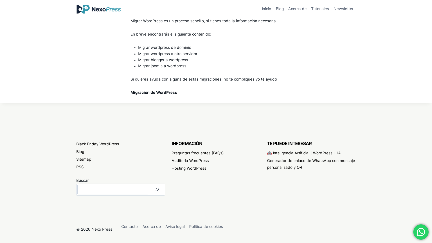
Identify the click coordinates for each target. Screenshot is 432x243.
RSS (80, 167)
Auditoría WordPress (190, 160)
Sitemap (83, 159)
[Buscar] (157, 189)
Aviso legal (175, 226)
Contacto (129, 226)
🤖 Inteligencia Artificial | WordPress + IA (304, 153)
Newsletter (343, 9)
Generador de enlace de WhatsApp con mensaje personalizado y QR (311, 164)
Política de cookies (206, 226)
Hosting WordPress (189, 168)
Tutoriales (320, 9)
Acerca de (297, 9)
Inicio (266, 9)
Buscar (82, 180)
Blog (280, 9)
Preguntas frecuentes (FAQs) (198, 153)
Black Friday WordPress (97, 144)
